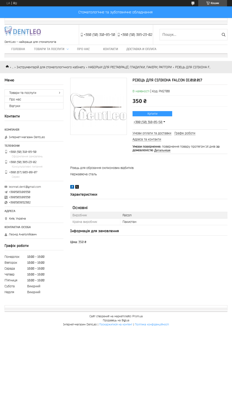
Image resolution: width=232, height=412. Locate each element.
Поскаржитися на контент (115, 324)
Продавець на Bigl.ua (116, 320)
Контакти (110, 49)
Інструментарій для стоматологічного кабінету (51, 67)
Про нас (83, 49)
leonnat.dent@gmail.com (25, 186)
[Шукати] (223, 34)
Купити (152, 113)
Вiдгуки (14, 106)
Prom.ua (137, 316)
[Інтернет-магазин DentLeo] (23, 32)
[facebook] (72, 187)
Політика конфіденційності (152, 324)
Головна (18, 49)
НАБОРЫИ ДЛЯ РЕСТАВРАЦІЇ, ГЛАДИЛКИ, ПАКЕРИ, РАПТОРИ (130, 67)
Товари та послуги (49, 49)
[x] (77, 187)
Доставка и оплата (141, 49)
